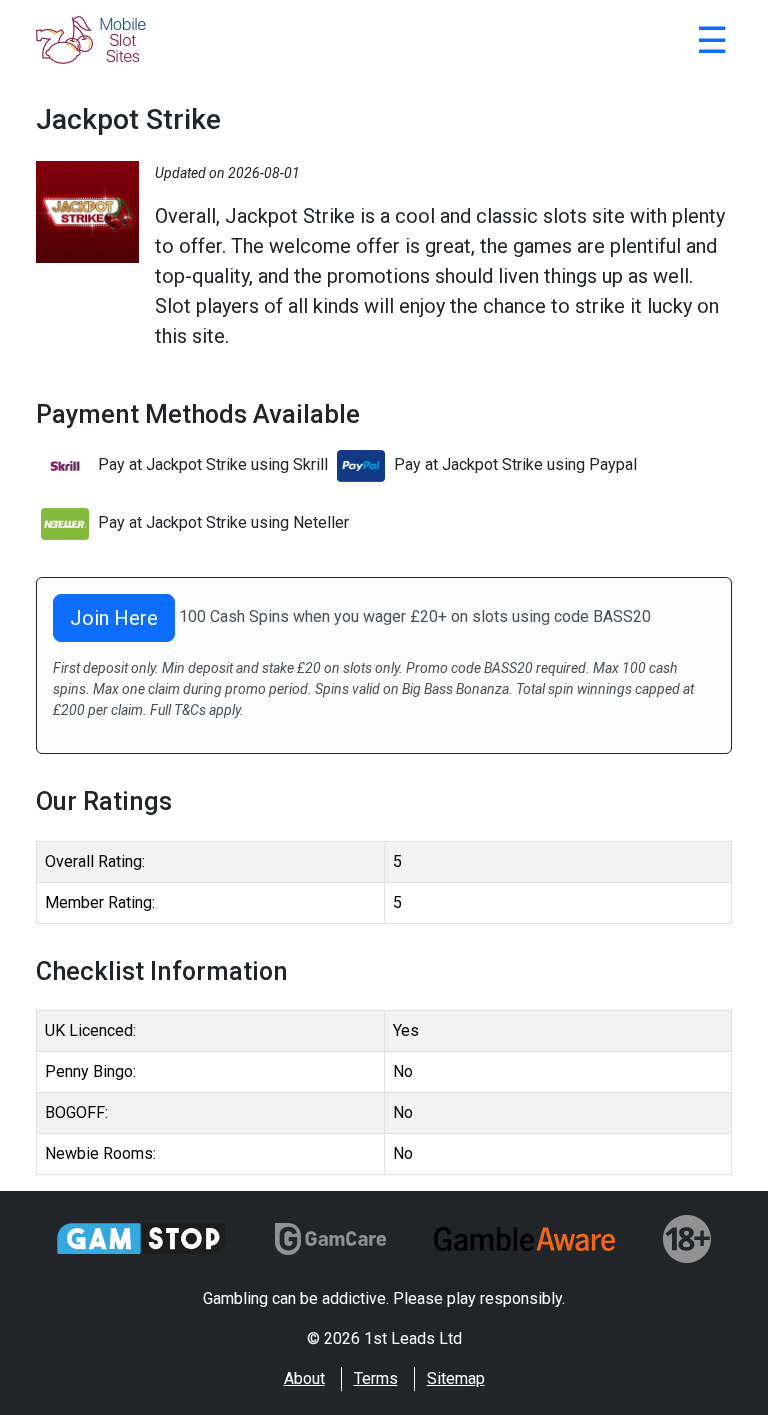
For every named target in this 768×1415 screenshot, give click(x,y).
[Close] (712, 44)
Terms (376, 1378)
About (304, 1378)
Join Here (114, 618)
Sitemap (456, 1378)
